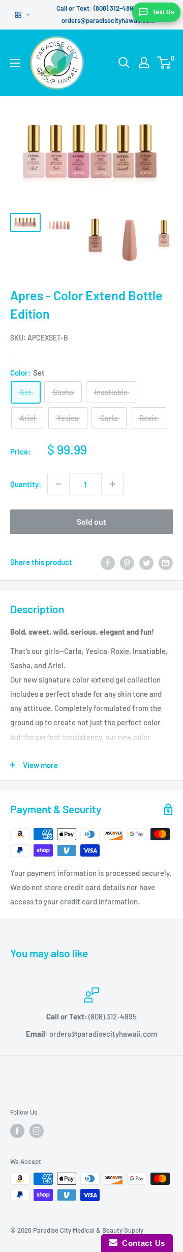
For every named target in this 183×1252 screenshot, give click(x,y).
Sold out (91, 521)
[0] (164, 62)
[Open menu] (15, 63)
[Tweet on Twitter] (146, 562)
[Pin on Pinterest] (127, 562)
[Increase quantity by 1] (112, 484)
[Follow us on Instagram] (36, 1131)
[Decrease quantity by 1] (58, 484)
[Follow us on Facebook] (17, 1131)
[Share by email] (166, 562)
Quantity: (25, 484)
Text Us (163, 12)
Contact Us (141, 1243)
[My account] (144, 62)
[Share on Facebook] (108, 562)
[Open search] (124, 62)
